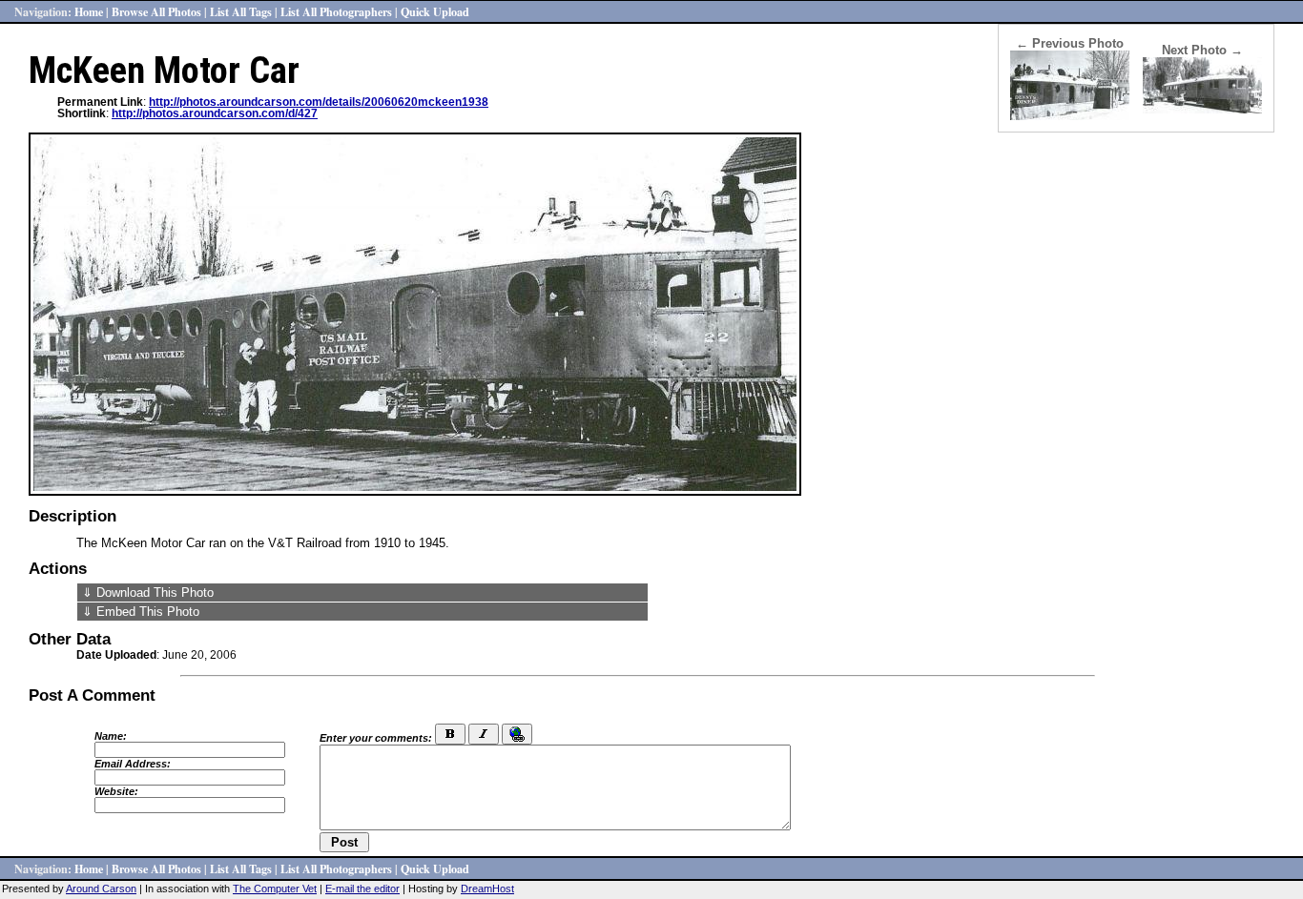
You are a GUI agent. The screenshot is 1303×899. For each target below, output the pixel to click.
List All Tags (241, 11)
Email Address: (132, 763)
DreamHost (487, 888)
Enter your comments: (376, 738)
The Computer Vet (275, 888)
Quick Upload (435, 11)
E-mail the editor (362, 888)
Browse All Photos (156, 11)
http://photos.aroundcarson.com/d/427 (215, 113)
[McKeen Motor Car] (1202, 109)
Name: (110, 736)
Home (88, 11)
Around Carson (101, 888)
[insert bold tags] (450, 734)
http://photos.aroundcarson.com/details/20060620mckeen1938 (318, 102)
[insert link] (517, 734)
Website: (116, 791)
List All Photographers (336, 11)
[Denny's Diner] (1069, 116)
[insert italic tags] (483, 734)
